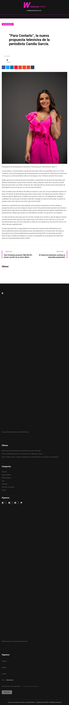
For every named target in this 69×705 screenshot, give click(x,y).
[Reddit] (24, 67)
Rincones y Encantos (8, 487)
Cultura (4, 490)
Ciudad (4, 674)
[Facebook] (3, 67)
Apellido (4, 667)
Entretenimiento (7, 24)
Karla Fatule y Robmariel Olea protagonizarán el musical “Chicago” (21, 451)
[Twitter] (8, 67)
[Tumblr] (32, 67)
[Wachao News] (34, 5)
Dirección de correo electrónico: (11, 686)
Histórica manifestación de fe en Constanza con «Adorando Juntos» (22, 454)
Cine (3, 481)
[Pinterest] (16, 67)
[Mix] (28, 67)
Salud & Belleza (6, 475)
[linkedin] (12, 67)
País (3, 680)
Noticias (4, 472)
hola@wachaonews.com (34, 10)
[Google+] (20, 67)
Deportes (4, 484)
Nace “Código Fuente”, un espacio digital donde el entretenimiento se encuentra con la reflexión (30, 457)
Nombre (4, 661)
